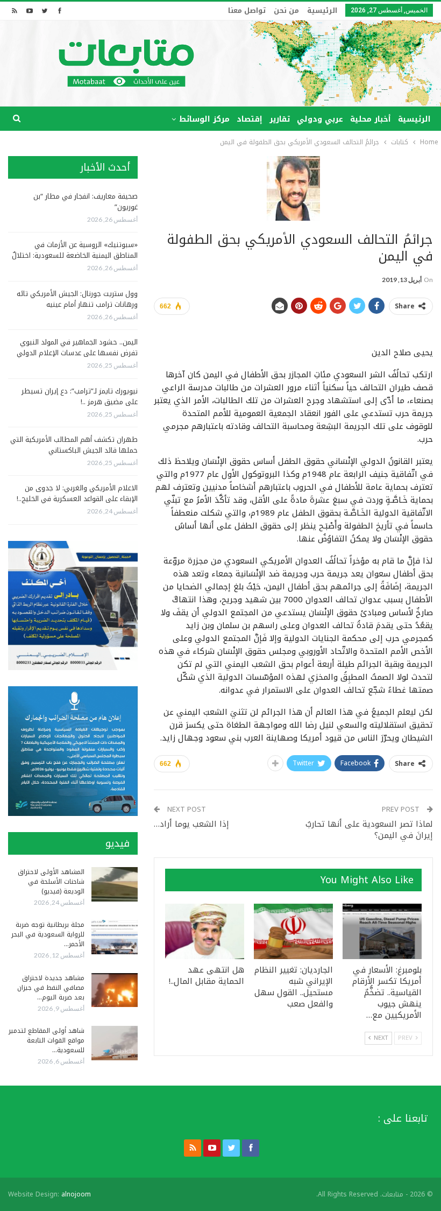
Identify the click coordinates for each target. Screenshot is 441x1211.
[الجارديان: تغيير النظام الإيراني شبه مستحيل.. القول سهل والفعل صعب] (293, 931)
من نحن (286, 10)
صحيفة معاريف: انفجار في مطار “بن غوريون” (85, 201)
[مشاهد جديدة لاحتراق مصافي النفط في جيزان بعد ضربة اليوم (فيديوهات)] (114, 990)
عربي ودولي (320, 119)
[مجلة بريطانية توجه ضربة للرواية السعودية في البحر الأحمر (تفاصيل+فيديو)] (114, 937)
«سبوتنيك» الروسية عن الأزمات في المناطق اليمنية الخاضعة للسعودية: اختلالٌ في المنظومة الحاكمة (75, 255)
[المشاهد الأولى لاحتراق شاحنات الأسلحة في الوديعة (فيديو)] (114, 884)
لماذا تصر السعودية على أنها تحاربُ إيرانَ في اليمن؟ (369, 829)
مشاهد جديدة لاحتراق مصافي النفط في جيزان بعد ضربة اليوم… (50, 987)
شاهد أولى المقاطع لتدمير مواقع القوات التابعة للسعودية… (46, 1040)
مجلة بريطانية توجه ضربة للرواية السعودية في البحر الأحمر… (47, 934)
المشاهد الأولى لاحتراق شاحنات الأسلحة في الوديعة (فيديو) (51, 881)
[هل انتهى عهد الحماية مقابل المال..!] (204, 931)
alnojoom (76, 1194)
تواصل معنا (247, 10)
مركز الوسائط (204, 119)
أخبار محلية (370, 119)
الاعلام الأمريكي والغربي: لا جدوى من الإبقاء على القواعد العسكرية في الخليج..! (77, 493)
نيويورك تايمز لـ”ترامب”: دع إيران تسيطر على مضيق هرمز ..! (80, 396)
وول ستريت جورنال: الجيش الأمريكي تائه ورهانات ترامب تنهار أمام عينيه (77, 299)
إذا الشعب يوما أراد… (191, 824)
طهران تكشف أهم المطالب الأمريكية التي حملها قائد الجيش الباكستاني (74, 445)
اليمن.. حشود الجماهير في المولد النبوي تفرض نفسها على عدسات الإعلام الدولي (77, 347)
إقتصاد (249, 119)
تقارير (279, 119)
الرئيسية (322, 10)
